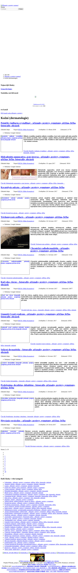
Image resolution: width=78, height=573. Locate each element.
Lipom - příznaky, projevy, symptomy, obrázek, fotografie (22, 486)
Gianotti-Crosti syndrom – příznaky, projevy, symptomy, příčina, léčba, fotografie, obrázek (32, 522)
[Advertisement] (39, 57)
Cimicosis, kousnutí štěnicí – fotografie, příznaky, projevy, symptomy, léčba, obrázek (30, 532)
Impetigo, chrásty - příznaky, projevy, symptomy (19, 499)
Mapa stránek (52, 564)
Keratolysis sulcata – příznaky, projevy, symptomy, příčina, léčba (32, 187)
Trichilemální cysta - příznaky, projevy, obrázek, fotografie (22, 520)
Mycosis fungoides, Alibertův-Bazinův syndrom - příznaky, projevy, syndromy (28, 541)
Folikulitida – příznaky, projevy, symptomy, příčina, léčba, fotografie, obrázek (28, 482)
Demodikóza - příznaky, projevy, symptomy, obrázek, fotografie (24, 534)
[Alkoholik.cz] (23, 553)
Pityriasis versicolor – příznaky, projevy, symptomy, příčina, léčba (33, 420)
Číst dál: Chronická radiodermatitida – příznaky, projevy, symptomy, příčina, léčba (25, 278)
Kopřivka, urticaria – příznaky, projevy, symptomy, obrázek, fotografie (26, 515)
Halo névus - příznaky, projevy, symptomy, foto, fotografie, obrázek (25, 498)
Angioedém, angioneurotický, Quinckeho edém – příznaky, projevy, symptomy (28, 517)
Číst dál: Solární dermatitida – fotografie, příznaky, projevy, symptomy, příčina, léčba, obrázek (29, 381)
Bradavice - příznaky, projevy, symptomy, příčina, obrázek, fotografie (25, 548)
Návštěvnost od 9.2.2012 (39, 104)
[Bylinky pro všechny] (52, 561)
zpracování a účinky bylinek (36, 571)
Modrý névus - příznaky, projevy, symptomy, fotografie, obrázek (24, 493)
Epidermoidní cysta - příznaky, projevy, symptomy (20, 542)
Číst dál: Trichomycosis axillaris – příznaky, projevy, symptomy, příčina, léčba (53, 244)
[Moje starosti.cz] (24, 561)
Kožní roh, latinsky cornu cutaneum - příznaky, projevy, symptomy (25, 487)
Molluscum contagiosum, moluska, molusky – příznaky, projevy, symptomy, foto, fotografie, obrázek (35, 536)
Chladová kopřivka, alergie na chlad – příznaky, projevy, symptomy (25, 539)
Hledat (3, 7)
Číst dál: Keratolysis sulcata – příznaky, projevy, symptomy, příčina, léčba (23, 213)
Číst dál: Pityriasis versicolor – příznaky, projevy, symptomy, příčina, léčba (47, 446)
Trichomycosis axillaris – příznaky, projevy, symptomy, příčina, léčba (34, 217)
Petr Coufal (31, 564)
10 (5, 471)
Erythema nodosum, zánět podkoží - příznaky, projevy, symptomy (24, 523)
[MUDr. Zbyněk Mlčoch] (11, 553)
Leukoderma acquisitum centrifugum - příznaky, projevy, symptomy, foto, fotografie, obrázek (32, 494)
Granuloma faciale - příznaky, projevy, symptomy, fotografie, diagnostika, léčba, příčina (31, 496)
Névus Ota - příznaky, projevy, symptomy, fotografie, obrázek (23, 518)
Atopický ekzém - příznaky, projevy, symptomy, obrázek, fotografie (25, 484)
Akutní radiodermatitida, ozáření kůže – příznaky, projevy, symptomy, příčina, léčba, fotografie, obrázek (36, 511)
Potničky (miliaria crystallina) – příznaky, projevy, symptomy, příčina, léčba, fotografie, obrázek (33, 527)
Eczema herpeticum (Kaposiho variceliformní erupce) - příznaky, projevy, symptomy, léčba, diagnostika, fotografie (39, 544)
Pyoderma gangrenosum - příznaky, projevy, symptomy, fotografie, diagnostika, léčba (30, 505)
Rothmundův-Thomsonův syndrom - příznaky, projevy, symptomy (24, 525)
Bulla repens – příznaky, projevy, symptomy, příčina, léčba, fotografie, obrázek (28, 508)
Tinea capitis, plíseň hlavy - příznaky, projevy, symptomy (22, 549)
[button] (39, 38)
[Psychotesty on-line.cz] (48, 553)
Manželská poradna (63, 571)
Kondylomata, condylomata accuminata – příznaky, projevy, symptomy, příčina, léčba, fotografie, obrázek (36, 513)
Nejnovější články (6, 89)
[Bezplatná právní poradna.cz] (66, 553)
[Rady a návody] (37, 561)
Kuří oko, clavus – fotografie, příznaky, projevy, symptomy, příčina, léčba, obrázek (29, 530)
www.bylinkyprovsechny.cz (17, 571)
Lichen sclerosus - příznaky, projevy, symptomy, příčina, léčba (23, 489)
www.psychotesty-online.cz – (56, 569)
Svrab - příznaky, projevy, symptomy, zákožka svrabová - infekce (24, 537)
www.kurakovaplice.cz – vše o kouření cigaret (21, 568)
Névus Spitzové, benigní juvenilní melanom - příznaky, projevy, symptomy (27, 506)
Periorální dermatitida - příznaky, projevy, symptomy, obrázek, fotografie (26, 491)
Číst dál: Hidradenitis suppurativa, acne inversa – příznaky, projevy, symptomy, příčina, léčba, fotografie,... (33, 183)
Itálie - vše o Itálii (51, 571)
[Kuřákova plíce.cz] (35, 553)
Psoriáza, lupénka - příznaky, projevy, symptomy (19, 529)
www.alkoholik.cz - (51, 568)
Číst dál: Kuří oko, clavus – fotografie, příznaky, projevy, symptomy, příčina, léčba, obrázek (48, 310)
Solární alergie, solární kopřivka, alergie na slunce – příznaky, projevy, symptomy (29, 501)
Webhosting (42, 564)
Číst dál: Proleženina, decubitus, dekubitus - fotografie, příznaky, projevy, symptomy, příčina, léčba (30, 416)
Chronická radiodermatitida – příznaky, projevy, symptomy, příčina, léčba (50, 249)
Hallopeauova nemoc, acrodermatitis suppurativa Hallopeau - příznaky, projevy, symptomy (32, 510)
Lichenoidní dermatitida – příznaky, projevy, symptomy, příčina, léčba (25, 546)
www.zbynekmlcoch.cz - (29, 566)
